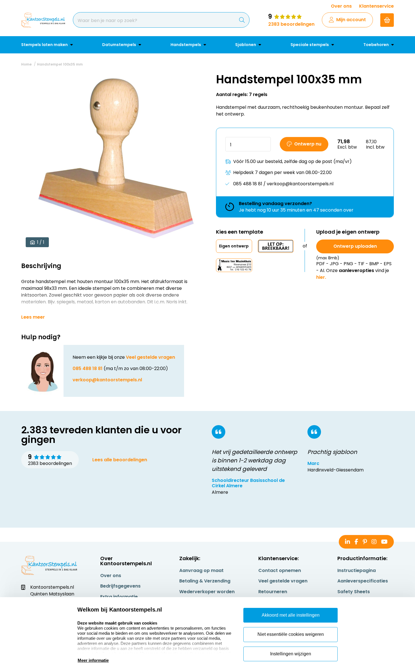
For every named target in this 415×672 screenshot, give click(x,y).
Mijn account (351, 19)
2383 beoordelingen (291, 24)
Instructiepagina (356, 570)
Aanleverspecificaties (362, 581)
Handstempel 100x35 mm (60, 64)
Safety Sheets (353, 591)
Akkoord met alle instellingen (291, 615)
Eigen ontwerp (234, 246)
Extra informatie (119, 596)
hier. (321, 277)
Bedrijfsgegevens (120, 586)
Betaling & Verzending (204, 581)
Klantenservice (376, 6)
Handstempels (186, 44)
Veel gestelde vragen (150, 357)
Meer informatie (93, 660)
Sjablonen (246, 44)
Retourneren (272, 591)
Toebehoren (376, 44)
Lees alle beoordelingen (119, 459)
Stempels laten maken (45, 44)
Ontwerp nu (307, 144)
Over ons (341, 6)
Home (26, 64)
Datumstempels (119, 44)
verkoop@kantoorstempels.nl (107, 380)
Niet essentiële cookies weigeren (290, 634)
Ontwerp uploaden (355, 246)
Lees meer (33, 317)
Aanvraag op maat (201, 570)
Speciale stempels (310, 44)
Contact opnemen (279, 570)
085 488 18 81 (87, 368)
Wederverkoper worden (207, 591)
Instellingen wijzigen (290, 653)
